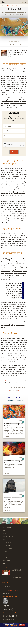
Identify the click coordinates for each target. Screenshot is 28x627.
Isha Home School (7, 548)
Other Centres (5, 593)
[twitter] (14, 45)
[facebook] (10, 44)
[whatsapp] (7, 45)
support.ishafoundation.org (11, 590)
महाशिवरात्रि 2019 (4, 381)
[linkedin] (17, 45)
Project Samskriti (7, 560)
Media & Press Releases (8, 536)
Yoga (4, 539)
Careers (4, 563)
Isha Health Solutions (8, 557)
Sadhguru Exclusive (7, 542)
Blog (4, 530)
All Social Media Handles (8, 619)
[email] (20, 45)
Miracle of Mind (7, 527)
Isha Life (5, 554)
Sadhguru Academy (7, 545)
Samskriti (5, 551)
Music (4, 533)
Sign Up (14, 152)
